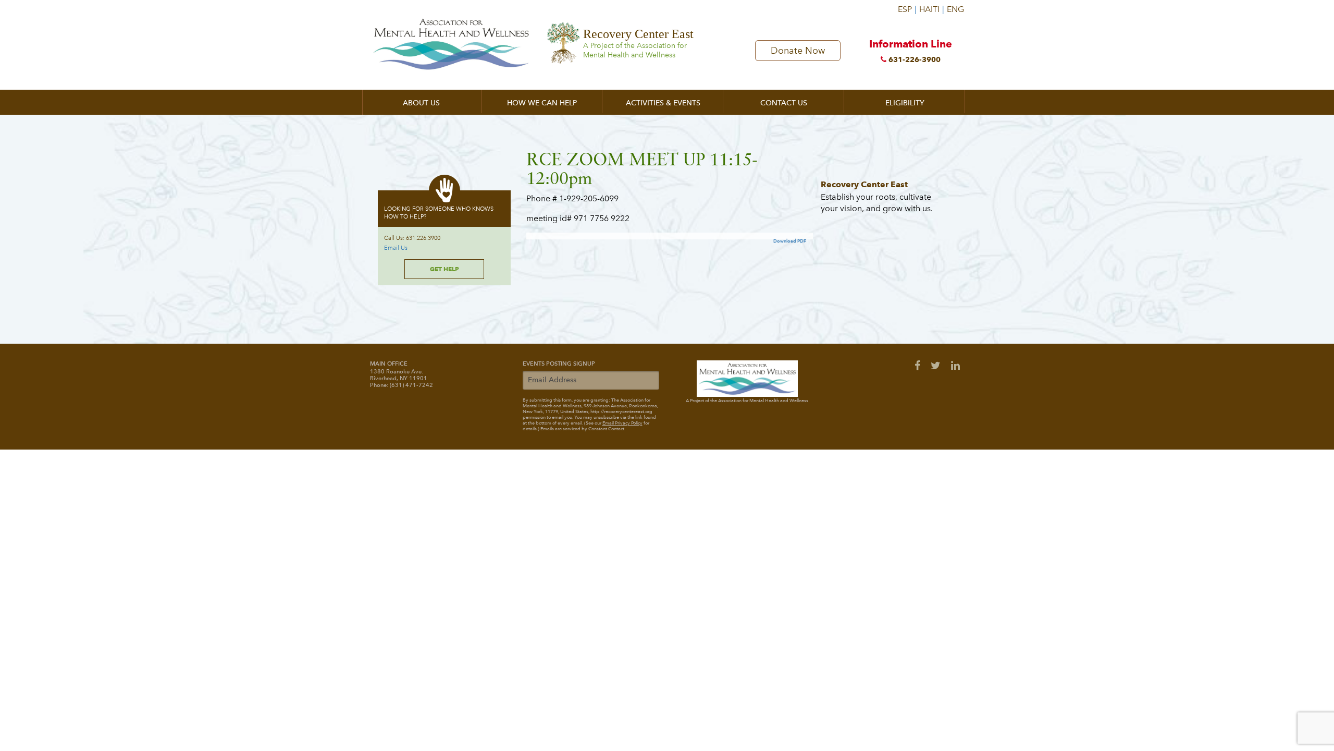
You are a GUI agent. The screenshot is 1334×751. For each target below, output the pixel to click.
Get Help (444, 269)
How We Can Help (542, 103)
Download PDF (789, 241)
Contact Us (783, 103)
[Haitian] (931, 5)
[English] (954, 5)
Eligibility (904, 103)
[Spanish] (907, 5)
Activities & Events (663, 103)
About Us (421, 103)
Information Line (910, 51)
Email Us (395, 248)
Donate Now (798, 50)
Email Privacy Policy (622, 423)
